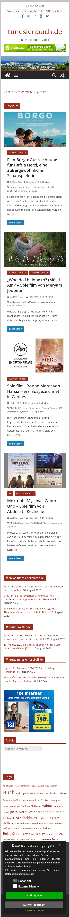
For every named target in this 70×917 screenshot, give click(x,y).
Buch (9, 792)
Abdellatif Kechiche (19, 408)
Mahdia (27, 823)
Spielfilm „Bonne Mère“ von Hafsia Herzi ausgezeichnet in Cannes (33, 391)
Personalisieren (34, 910)
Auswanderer (51, 786)
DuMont (30, 800)
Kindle (17, 818)
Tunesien (44, 839)
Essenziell (24, 880)
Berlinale (14, 301)
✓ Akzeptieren (35, 895)
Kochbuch (29, 817)
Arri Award (39, 786)
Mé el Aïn (23, 301)
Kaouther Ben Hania (48, 812)
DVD (10, 493)
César (27, 187)
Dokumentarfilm (11, 800)
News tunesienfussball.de (26, 659)
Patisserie (29, 828)
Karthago (7, 818)
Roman (26, 833)
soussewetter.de (20, 627)
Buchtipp (20, 793)
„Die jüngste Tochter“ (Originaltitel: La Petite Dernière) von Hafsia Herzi (43, 12)
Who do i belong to (16, 305)
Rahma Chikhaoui (43, 828)
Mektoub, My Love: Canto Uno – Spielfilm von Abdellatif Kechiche (31, 506)
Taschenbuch (22, 839)
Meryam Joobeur (37, 301)
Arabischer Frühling (25, 786)
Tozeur (32, 839)
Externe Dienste (28, 886)
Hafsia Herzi (51, 187)
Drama (24, 800)
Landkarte (43, 818)
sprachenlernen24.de (55, 834)
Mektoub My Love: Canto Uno (48, 522)
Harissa (6, 812)
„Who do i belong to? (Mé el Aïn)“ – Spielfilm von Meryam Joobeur (34, 285)
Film (45, 800)
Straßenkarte (9, 840)
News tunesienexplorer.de (26, 578)
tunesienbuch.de (35, 31)
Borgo (13, 187)
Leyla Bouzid (17, 823)
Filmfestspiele (38, 187)
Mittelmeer (37, 823)
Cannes (20, 187)
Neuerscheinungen (39, 273)
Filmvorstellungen (17, 152)
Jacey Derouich (21, 811)
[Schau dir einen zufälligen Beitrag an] (62, 75)
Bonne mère (35, 408)
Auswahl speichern (34, 904)
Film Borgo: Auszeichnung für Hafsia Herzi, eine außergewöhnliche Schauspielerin (32, 167)
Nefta (6, 828)
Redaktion (31, 181)
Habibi (47, 805)
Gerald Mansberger (11, 806)
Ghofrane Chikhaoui (31, 806)
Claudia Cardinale (57, 793)
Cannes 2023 (42, 793)
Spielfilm (11, 190)
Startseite (26, 92)
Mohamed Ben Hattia (54, 823)
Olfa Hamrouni (16, 828)
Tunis (55, 839)
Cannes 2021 (56, 408)
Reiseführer (12, 833)
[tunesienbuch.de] (8, 75)
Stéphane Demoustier (26, 190)
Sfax (32, 834)
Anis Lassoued (9, 786)
